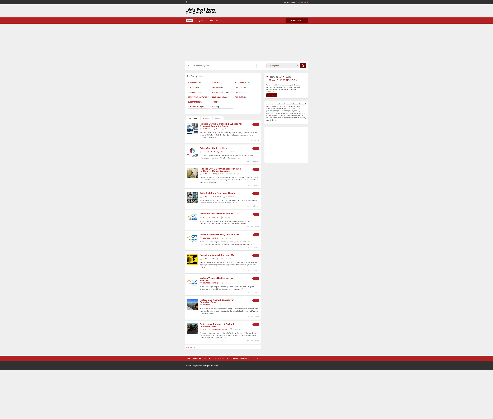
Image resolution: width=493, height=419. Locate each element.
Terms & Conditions (240, 358)
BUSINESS (192, 82)
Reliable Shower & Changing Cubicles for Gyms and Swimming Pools (221, 125)
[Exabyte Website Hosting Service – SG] (192, 244)
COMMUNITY (192, 92)
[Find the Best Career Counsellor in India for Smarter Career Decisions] (192, 178)
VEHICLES (239, 97)
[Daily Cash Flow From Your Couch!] (192, 202)
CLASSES (191, 87)
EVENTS (215, 82)
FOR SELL (215, 87)
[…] (214, 137)
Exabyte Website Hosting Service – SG (219, 234)
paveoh (214, 305)
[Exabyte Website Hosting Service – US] (192, 223)
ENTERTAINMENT (194, 107)
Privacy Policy (224, 358)
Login (305, 2)
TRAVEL (238, 92)
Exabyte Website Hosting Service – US (219, 214)
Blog (205, 358)
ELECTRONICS (193, 102)
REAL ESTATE (240, 82)
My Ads (219, 21)
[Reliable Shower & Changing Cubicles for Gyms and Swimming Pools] (192, 133)
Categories (199, 21)
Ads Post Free (271, 104)
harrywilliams (216, 129)
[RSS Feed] (187, 2)
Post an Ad (297, 20)
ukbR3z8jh (215, 217)
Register (299, 2)
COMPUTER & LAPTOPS (197, 97)
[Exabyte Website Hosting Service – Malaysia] (192, 287)
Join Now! (272, 95)
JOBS (214, 102)
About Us (212, 358)
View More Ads (191, 347)
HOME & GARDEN (218, 97)
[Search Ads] (303, 65)
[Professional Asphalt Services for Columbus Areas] (192, 309)
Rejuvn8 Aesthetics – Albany (214, 148)
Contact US (254, 358)
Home (189, 21)
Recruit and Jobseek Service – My (217, 255)
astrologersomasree (218, 174)
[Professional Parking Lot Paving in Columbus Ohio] (192, 333)
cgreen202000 (216, 197)
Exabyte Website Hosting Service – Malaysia (217, 279)
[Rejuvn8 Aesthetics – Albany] (192, 157)
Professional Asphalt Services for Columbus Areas (217, 301)
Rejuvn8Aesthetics (222, 152)
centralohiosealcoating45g (220, 329)
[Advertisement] (246, 42)
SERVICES (239, 87)
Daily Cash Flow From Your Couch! (217, 193)
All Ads (210, 21)
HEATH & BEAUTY (218, 92)
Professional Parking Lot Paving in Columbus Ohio (217, 325)
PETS (214, 107)
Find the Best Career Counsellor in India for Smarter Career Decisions (220, 170)
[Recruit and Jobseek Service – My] (192, 264)
